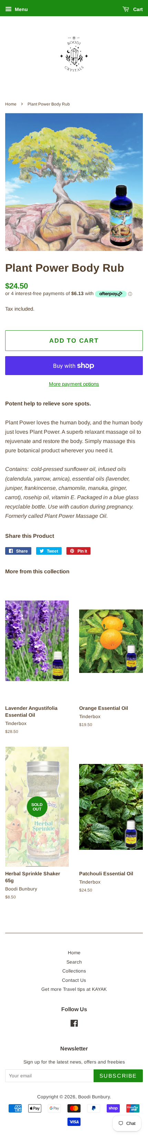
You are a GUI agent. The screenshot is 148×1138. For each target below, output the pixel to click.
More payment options (74, 384)
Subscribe (118, 1076)
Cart (137, 9)
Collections (74, 971)
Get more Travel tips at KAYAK (74, 989)
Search (74, 962)
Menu (20, 9)
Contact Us (74, 980)
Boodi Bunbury (94, 1096)
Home (11, 104)
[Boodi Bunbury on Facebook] (74, 1024)
